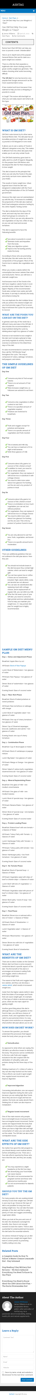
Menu (3, 11)
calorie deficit (7, 985)
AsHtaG (18, 4)
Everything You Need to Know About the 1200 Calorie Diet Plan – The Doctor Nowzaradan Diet (17, 1283)
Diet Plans (6, 36)
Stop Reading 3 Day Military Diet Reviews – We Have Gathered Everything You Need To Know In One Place (17, 1271)
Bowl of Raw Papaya (18, 666)
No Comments (19, 36)
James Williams (9, 34)
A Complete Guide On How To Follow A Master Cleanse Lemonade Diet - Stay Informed (18, 1258)
